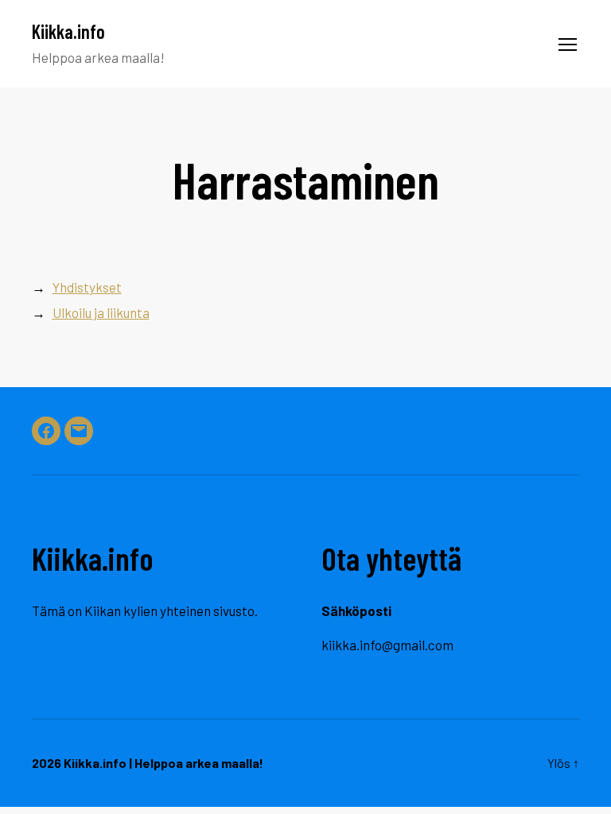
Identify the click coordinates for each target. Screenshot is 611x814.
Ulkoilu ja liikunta (101, 312)
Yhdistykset (87, 287)
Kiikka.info (68, 31)
